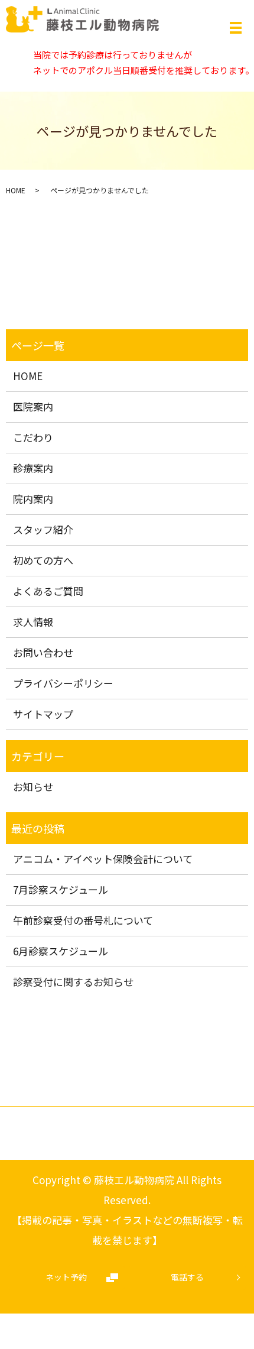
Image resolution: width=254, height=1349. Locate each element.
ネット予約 (66, 1277)
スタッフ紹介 (43, 529)
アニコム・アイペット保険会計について (103, 858)
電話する (187, 1277)
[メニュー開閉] (236, 28)
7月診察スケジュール (60, 889)
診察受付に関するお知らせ (73, 981)
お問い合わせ (43, 652)
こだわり (33, 437)
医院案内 (33, 406)
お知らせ (33, 786)
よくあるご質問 (48, 590)
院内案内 (33, 498)
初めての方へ (43, 560)
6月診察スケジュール (60, 950)
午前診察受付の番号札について (83, 920)
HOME (15, 190)
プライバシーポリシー (63, 683)
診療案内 (33, 468)
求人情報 (33, 621)
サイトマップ (43, 713)
